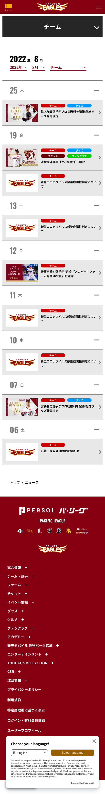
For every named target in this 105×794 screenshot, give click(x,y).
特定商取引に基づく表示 (26, 710)
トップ (15, 482)
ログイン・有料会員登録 (26, 720)
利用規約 (14, 699)
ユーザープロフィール (24, 730)
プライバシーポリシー (24, 689)
